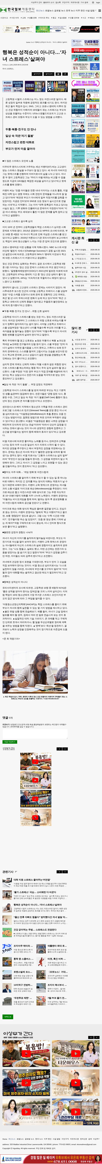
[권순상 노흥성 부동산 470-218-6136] (12, 87)
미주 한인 (80, 10)
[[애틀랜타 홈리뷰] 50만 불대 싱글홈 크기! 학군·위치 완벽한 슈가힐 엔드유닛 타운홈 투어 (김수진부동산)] (76, 1112)
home (28, 42)
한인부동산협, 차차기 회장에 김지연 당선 (82, 357)
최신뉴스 (40, 10)
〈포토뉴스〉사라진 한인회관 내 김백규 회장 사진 (82, 371)
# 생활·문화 (32, 18)
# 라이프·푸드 (44, 18)
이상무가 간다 (36, 2)
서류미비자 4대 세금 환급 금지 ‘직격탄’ (82, 353)
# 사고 (83, 18)
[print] (58, 74)
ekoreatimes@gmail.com (86, 1144)
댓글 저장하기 (9, 742)
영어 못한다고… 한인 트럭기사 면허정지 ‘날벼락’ (82, 366)
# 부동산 (91, 18)
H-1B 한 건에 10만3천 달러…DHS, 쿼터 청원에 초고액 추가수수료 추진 (82, 263)
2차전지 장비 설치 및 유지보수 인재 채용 (82, 272)
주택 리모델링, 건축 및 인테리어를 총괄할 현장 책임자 (82, 250)
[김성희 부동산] (17, 29)
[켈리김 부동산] (93, 95)
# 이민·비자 (14, 18)
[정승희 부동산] (93, 186)
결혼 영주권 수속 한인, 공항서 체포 (82, 380)
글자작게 (37, 74)
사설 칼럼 (90, 10)
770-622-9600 (64, 1144)
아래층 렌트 (79, 285)
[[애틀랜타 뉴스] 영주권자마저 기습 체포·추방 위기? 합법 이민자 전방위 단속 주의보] (35, 799)
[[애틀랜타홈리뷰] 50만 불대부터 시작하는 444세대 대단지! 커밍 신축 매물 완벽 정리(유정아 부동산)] (26, 1112)
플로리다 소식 (48, 2)
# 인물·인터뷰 (73, 18)
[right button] (65, 748)
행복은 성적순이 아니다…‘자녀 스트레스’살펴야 (51, 42)
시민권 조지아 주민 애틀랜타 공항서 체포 (82, 340)
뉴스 (32, 42)
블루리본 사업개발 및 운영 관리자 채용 (82, 268)
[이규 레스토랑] (84, 29)
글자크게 (49, 74)
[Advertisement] (35, 846)
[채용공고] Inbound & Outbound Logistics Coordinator (82, 281)
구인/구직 (65, 2)
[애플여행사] (93, 214)
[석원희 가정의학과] (78, 214)
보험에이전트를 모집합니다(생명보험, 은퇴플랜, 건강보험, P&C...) (82, 290)
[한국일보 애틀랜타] (17, 10)
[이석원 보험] (86, 52)
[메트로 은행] (93, 125)
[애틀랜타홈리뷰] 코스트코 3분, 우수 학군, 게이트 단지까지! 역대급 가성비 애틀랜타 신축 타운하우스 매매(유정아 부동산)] (35, 780)
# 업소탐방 (62, 18)
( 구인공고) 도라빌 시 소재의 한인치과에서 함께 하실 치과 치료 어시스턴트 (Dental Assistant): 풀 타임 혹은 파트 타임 (82, 259)
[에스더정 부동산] (93, 171)
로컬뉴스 (49, 10)
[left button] (59, 748)
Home (4, 1139)
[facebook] (65, 74)
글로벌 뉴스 (59, 10)
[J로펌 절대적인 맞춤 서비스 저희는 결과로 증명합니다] (78, 171)
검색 (90, 1139)
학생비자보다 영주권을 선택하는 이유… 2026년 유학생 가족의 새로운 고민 (82, 254)
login (98, 2)
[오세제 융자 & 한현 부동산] (86, 46)
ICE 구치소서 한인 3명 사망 (82, 362)
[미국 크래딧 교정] (57, 86)
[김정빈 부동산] (93, 222)
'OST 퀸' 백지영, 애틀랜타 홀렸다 (82, 375)
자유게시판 (75, 2)
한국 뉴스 (70, 10)
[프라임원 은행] (78, 110)
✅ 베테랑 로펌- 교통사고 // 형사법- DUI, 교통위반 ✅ (82, 277)
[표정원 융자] (35, 86)
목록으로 (7, 1017)
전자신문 (83, 1139)
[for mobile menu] (99, 10)
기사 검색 (84, 2)
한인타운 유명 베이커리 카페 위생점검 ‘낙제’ (82, 344)
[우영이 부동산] (86, 61)
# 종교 (53, 18)
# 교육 (23, 18)
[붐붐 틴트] (93, 110)
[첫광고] (51, 29)
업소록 (58, 2)
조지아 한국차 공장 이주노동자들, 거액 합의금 (82, 349)
